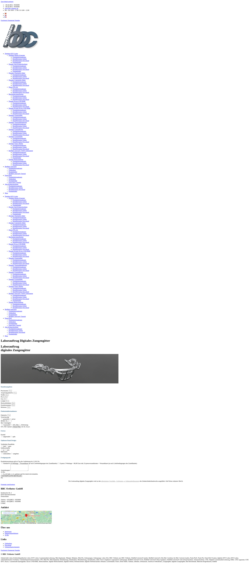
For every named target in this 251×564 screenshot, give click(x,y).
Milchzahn (4, 452)
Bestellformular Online (20, 59)
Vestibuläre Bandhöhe (7, 444)
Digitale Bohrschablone (16, 159)
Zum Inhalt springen (7, 1)
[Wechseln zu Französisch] (5, 17)
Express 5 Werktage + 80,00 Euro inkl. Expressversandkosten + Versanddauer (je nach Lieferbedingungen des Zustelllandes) (98, 463)
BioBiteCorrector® (11, 166)
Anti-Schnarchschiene (11, 184)
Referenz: (4, 407)
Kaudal (3, 435)
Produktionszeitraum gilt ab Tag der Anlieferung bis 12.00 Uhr (20, 461)
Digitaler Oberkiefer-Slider (17, 73)
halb (4, 446)
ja (3, 450)
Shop (6, 193)
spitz (14, 436)
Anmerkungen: (5, 470)
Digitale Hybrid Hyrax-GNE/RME (19, 108)
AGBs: (3, 472)
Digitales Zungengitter (15, 115)
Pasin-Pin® (8, 175)
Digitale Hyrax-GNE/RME (17, 101)
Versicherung (5, 417)
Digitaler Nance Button (16, 143)
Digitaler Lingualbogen (16, 129)
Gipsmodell (6, 425)
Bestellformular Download (21, 61)
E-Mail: (3, 401)
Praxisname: (5, 391)
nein (8, 450)
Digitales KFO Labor (11, 53)
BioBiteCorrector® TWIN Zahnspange (21, 151)
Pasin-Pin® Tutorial (15, 182)
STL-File (16, 425)
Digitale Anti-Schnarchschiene (18, 64)
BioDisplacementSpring (16, 94)
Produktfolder (17, 62)
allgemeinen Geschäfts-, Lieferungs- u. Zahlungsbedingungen (120, 481)
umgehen (16, 454)
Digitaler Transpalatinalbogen (18, 122)
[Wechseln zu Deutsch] (5, 13)
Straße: (3, 395)
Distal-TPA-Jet (13, 87)
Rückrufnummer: (6, 403)
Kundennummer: (6, 405)
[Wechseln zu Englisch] (5, 15)
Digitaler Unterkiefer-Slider (17, 80)
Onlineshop (12, 170)
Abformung (24, 425)
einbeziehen (7, 454)
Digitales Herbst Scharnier (17, 55)
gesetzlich (6, 419)
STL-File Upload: (6, 427)
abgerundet (6, 436)
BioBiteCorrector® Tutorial (17, 173)
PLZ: (2, 397)
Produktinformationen (19, 57)
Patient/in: (4, 415)
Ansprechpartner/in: (7, 393)
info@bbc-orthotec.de (12, 503)
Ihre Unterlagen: (6, 423)
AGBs (13, 474)
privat (13, 419)
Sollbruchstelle (5, 448)
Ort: (2, 399)
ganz (9, 446)
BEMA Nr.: (4, 421)
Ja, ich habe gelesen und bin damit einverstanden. (20, 474)
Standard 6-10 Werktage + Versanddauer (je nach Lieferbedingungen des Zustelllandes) (30, 463)
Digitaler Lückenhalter (16, 136)
